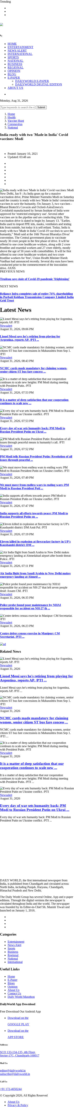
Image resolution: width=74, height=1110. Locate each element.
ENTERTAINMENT (20, 47)
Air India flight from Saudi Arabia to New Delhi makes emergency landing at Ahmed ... (35, 575)
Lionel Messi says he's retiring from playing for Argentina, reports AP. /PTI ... (30, 338)
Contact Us (14, 993)
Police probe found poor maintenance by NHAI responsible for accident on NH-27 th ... (30, 606)
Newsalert (6, 325)
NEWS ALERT (17, 50)
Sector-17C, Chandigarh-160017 (19, 1055)
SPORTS (13, 57)
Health (12, 117)
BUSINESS (15, 64)
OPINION (14, 70)
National (13, 127)
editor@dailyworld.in (13, 1070)
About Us (13, 990)
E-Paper (12, 979)
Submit (41, 107)
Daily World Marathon (21, 996)
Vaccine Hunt (16, 120)
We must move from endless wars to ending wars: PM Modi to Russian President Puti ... (34, 486)
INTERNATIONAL (20, 54)
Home (11, 114)
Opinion (12, 986)
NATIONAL (15, 60)
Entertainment (16, 941)
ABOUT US (15, 87)
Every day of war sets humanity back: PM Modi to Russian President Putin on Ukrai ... (32, 430)
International (15, 962)
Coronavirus (15, 124)
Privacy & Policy (18, 1105)
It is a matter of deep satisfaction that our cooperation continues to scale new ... (32, 766)
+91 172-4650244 (11, 1089)
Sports (11, 948)
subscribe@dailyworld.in (15, 1074)
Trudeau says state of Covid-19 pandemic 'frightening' (34, 279)
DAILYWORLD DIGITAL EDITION (38, 84)
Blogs (11, 983)
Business (13, 951)
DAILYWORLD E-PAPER (32, 81)
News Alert (14, 945)
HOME (12, 43)
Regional (13, 955)
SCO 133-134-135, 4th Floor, (17, 1052)
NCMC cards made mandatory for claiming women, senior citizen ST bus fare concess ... (33, 370)
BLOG (12, 74)
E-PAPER (14, 77)
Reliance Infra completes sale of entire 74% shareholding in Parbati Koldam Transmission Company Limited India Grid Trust (37, 297)
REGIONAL (16, 67)
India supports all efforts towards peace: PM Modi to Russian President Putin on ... (34, 515)
